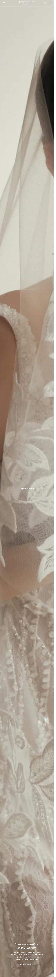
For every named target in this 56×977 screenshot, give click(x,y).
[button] (4, 3)
